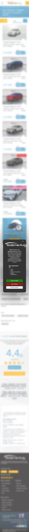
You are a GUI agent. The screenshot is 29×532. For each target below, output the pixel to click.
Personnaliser (14, 287)
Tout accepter (14, 280)
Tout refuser (14, 284)
